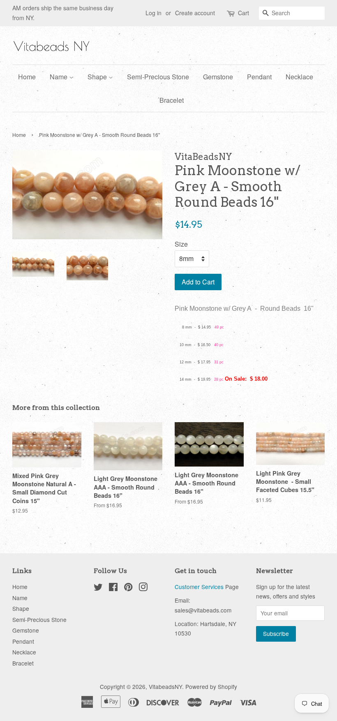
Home (27, 76)
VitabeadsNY (165, 686)
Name (59, 76)
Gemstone (218, 76)
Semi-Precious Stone (158, 76)
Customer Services (199, 586)
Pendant (259, 76)
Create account (195, 13)
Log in (153, 13)
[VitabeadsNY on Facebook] (113, 588)
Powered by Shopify (211, 686)
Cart (243, 13)
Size (181, 244)
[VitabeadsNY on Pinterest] (128, 588)
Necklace (299, 76)
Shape (98, 76)
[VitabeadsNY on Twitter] (98, 588)
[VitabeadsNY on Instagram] (143, 588)
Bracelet (171, 100)
